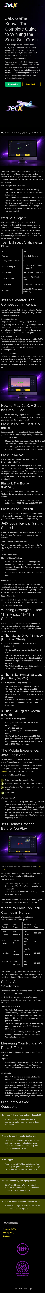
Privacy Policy (8, 1233)
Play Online (13, 84)
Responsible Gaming (11, 1229)
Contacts (6, 1236)
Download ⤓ (31, 84)
